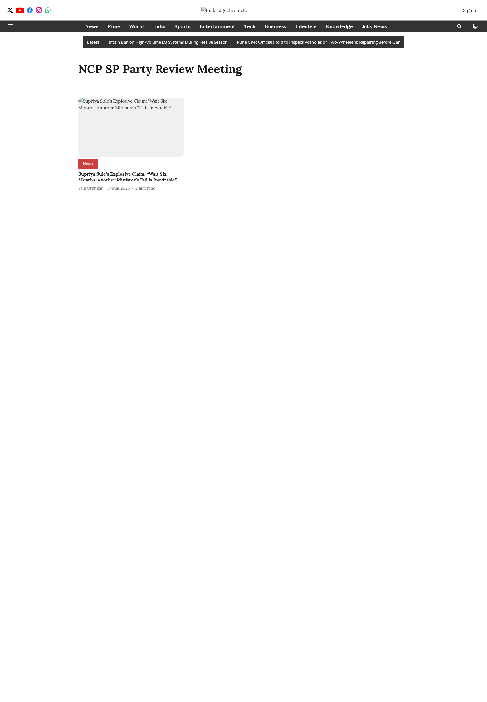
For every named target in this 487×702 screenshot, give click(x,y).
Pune (114, 26)
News (92, 26)
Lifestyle (306, 26)
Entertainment (217, 26)
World (136, 26)
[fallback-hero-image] (131, 127)
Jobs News (374, 26)
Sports (182, 26)
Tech (250, 26)
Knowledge (339, 26)
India (159, 26)
